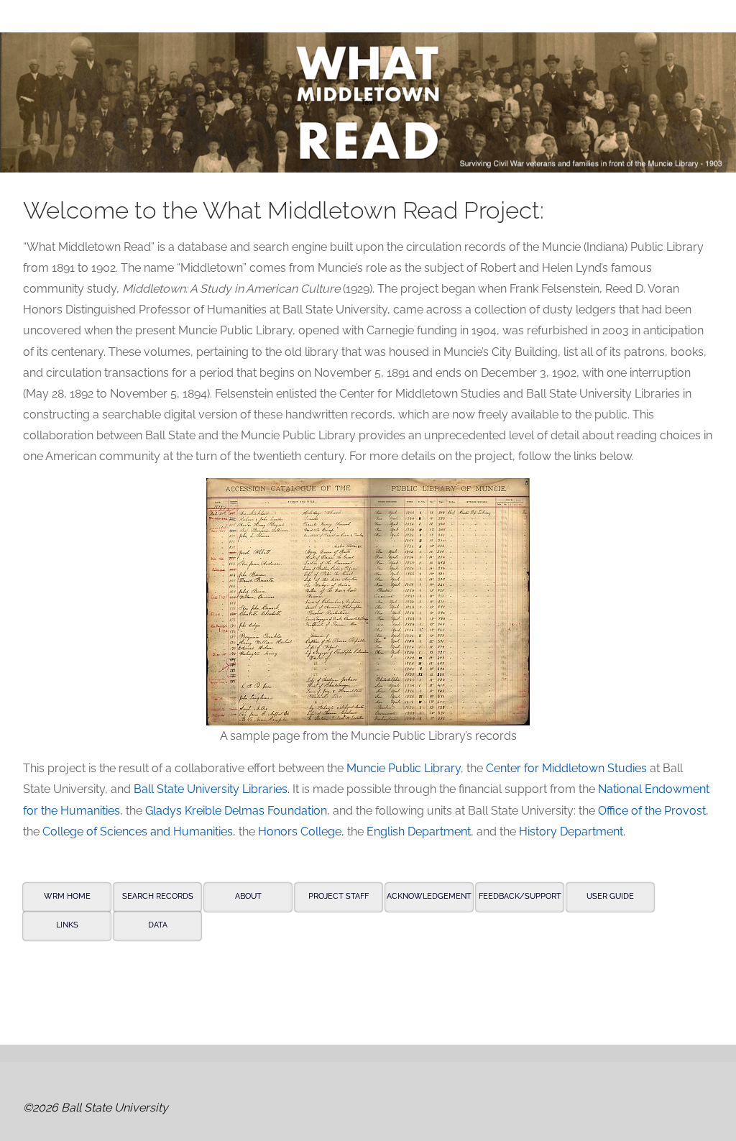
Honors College (299, 831)
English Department (419, 831)
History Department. (572, 831)
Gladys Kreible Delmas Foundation (236, 810)
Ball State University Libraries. (212, 789)
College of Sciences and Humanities (137, 831)
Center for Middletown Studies (566, 768)
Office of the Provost (652, 810)
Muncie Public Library (403, 768)
